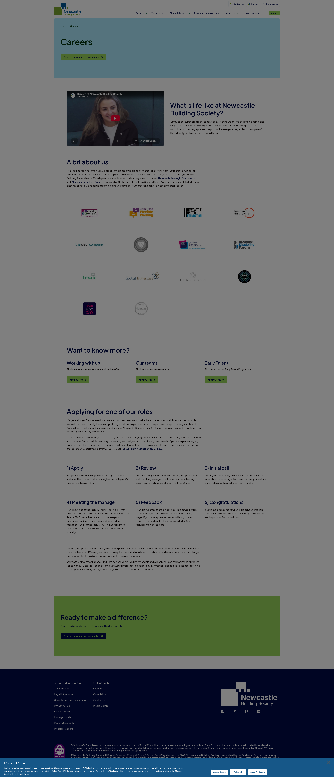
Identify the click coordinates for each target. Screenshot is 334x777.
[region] (167, 767)
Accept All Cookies (257, 772)
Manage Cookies (219, 772)
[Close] (329, 762)
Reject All (238, 772)
